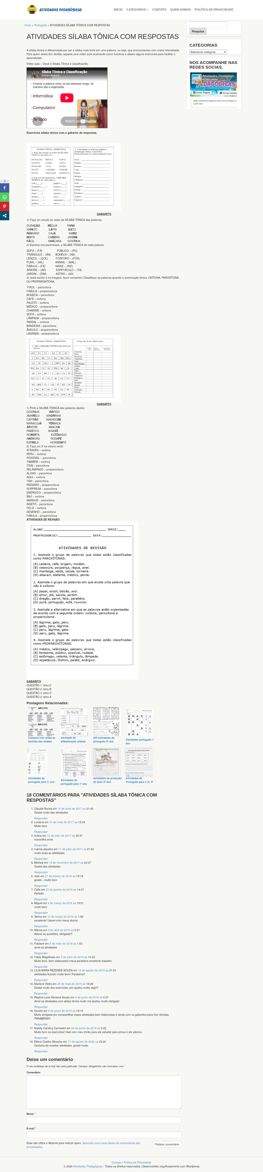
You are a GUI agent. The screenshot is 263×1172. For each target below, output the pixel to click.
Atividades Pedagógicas (87, 1166)
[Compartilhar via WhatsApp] (4, 197)
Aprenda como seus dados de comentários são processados (83, 1145)
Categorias (136, 9)
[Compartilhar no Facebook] (4, 188)
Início (118, 9)
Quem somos (180, 9)
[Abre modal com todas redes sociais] (4, 215)
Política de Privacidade (214, 9)
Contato (159, 9)
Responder (41, 818)
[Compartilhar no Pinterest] (4, 206)
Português (40, 25)
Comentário (33, 1072)
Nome (31, 1114)
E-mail (31, 1128)
